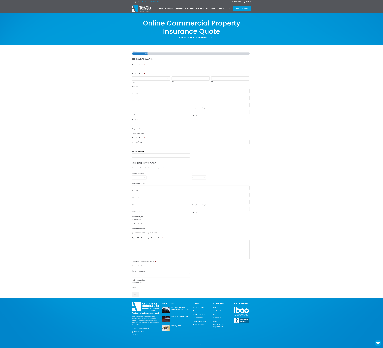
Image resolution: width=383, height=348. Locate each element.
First (173, 81)
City (133, 108)
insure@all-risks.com (141, 329)
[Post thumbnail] (166, 310)
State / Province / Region (199, 108)
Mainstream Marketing (207, 344)
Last (212, 81)
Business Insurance (199, 321)
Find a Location (198, 307)
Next (135, 295)
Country (194, 115)
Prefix (133, 82)
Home (174, 38)
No (141, 266)
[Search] (230, 9)
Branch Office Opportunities (218, 326)
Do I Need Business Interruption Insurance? (180, 308)
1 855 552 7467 (139, 332)
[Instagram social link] (135, 2)
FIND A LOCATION (242, 9)
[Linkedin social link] (138, 2)
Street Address (136, 94)
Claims (215, 307)
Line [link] (139, 101)
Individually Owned (140, 233)
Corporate (153, 233)
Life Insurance (198, 318)
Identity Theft (176, 326)
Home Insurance (199, 314)
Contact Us (217, 311)
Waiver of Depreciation (179, 317)
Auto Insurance (198, 311)
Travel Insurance (199, 325)
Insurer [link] (141, 151)
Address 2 (136, 101)
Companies (217, 318)
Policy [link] (134, 280)
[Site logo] (141, 8)
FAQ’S (215, 314)
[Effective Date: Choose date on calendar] (133, 146)
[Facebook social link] (133, 2)
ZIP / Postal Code (137, 115)
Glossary (216, 321)
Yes (136, 266)
